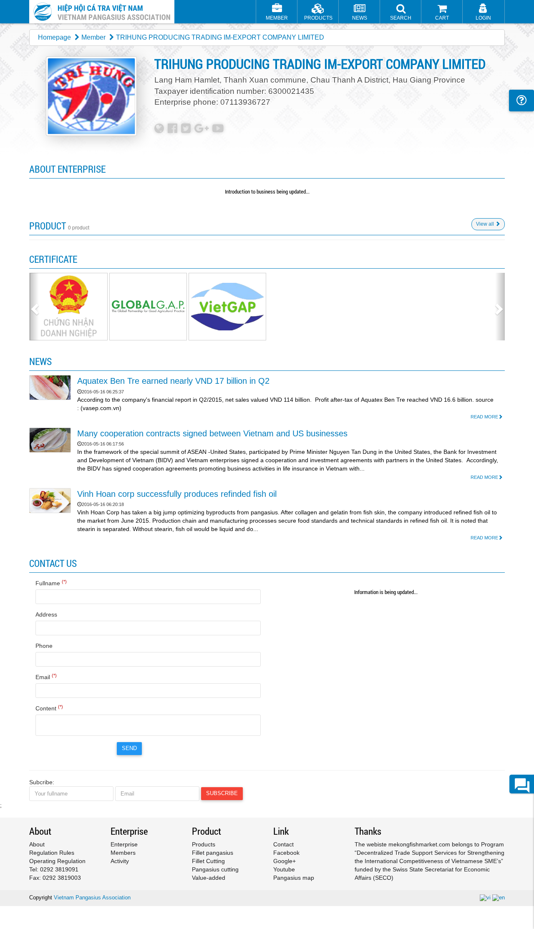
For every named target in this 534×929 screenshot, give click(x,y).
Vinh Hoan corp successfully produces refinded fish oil (177, 493)
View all (485, 224)
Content (49, 708)
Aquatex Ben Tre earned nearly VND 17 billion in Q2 (173, 380)
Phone (44, 645)
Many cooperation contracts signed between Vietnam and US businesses (212, 433)
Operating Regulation (57, 861)
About (37, 844)
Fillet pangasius (212, 852)
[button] (400, 12)
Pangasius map (293, 877)
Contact (283, 844)
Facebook (286, 852)
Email (46, 676)
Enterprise (124, 844)
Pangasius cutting (215, 869)
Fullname (51, 583)
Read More (484, 416)
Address (46, 614)
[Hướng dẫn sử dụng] (521, 100)
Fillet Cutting (208, 861)
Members (123, 852)
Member (93, 37)
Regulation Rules (51, 852)
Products (203, 844)
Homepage (54, 37)
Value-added (208, 877)
